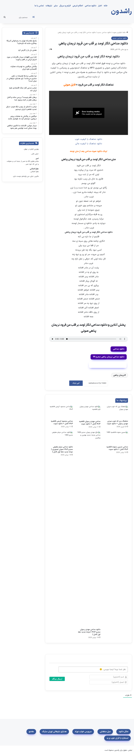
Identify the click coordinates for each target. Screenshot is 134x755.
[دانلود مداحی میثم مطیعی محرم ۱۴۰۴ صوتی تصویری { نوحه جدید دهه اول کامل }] (61, 437)
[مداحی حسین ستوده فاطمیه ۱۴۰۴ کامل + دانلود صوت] (116, 437)
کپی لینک (75, 383)
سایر (56, 5)
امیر (37, 158)
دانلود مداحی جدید (104, 32)
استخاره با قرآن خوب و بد (117, 738)
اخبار (100, 5)
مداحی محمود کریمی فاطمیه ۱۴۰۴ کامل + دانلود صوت (62, 422)
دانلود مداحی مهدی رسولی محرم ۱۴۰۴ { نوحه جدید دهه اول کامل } (89, 632)
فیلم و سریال (65, 5)
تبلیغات (49, 5)
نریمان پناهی (118, 375)
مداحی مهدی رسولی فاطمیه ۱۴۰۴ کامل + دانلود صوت (89, 422)
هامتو (31, 731)
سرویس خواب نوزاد (83, 731)
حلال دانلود (123, 731)
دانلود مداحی (90, 5)
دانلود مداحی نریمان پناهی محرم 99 (108, 356)
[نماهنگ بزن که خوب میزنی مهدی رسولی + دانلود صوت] (116, 412)
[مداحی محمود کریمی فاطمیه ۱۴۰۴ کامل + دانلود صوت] (61, 412)
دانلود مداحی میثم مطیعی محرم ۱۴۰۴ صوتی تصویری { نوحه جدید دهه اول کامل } (62, 449)
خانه (105, 5)
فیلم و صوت (116, 32)
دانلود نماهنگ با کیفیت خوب (88, 139)
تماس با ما (39, 5)
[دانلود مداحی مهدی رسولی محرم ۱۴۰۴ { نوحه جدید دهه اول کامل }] (88, 529)
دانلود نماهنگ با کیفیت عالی (88, 143)
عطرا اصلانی (34, 168)
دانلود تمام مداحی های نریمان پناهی (108, 364)
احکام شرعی (77, 5)
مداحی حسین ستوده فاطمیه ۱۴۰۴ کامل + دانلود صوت (117, 448)
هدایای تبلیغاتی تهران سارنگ (54, 731)
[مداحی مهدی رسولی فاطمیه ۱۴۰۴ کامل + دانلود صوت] (88, 412)
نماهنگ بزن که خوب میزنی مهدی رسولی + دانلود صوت (117, 422)
